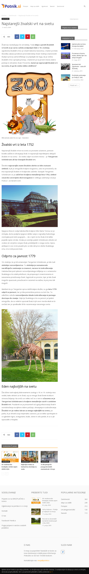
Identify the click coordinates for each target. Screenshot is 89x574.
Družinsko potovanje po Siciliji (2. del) (79, 76)
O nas (4, 516)
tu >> (51, 572)
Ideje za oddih (34, 6)
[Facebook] (17, 36)
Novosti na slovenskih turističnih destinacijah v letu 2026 (49, 521)
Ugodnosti (44, 6)
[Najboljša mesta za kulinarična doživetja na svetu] (29, 457)
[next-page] (6, 473)
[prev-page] (3, 473)
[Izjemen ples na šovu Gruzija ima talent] (65, 46)
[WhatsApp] (33, 36)
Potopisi (25, 6)
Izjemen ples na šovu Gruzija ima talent (79, 45)
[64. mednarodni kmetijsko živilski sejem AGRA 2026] (10, 457)
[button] (84, 6)
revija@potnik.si (43, 560)
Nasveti (52, 6)
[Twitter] (22, 36)
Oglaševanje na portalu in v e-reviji (14, 506)
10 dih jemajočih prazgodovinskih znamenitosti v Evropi (48, 467)
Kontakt (5, 511)
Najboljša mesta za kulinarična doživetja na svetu (29, 467)
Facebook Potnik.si (9, 520)
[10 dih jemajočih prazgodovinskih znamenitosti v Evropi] (49, 457)
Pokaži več (73, 85)
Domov (4, 15)
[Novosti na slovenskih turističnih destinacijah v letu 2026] (36, 521)
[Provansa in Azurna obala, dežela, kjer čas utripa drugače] (65, 55)
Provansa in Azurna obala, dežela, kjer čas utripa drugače (79, 55)
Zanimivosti (60, 6)
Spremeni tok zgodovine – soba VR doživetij (79, 66)
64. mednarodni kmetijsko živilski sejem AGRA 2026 (9, 467)
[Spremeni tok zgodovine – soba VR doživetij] (65, 66)
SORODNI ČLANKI (10, 446)
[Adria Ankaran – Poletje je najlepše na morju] (36, 512)
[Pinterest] (27, 36)
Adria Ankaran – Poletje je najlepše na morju (50, 511)
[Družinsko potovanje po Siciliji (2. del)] (65, 77)
